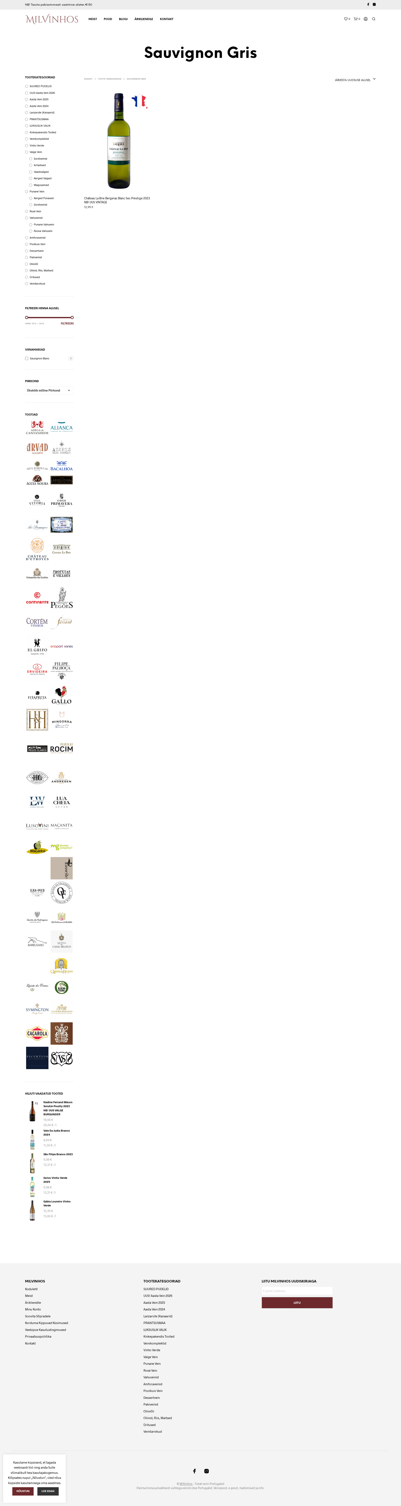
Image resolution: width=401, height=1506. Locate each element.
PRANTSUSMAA (39, 119)
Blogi (123, 19)
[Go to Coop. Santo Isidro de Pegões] (62, 598)
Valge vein (36, 152)
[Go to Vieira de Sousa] (62, 1059)
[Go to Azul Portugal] (37, 466)
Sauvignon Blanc (39, 358)
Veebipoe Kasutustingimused (45, 1330)
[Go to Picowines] (37, 893)
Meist (93, 19)
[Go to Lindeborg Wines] (37, 802)
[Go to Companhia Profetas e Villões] (62, 573)
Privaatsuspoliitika (38, 1336)
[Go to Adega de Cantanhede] (37, 427)
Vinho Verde (37, 145)
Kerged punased (44, 198)
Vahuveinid (36, 217)
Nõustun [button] (22, 1491)
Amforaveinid (38, 237)
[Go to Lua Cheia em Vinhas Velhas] (62, 802)
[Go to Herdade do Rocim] (62, 748)
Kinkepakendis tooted (43, 132)
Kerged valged (43, 178)
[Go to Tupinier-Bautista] (62, 1009)
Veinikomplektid (39, 138)
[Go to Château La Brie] (62, 549)
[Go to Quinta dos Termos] (37, 987)
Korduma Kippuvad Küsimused (46, 1323)
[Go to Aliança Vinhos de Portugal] (62, 427)
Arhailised (40, 165)
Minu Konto (33, 1309)
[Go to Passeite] (62, 868)
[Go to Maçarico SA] (37, 847)
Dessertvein (37, 250)
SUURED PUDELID (41, 86)
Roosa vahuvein (43, 231)
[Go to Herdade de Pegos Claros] (37, 748)
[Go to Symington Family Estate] (37, 1009)
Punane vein (37, 191)
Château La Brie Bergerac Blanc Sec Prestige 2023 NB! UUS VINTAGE (117, 200)
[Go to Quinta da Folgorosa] (62, 892)
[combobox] (338, 79)
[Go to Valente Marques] (37, 1033)
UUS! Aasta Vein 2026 (42, 92)
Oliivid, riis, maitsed (41, 270)
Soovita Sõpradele (38, 1316)
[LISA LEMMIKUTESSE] (119, 187)
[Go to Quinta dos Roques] (62, 966)
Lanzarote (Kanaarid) (42, 112)
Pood (108, 19)
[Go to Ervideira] (37, 671)
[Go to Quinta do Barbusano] (37, 941)
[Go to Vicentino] (37, 1058)
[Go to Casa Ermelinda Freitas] (62, 480)
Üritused (35, 277)
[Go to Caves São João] (62, 525)
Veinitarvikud (37, 283)
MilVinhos (186, 1484)
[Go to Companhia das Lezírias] (37, 573)
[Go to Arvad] (37, 447)
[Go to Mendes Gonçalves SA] (62, 847)
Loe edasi (48, 1491)
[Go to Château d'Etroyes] (37, 549)
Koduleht (31, 1289)
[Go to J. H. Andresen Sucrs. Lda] (62, 778)
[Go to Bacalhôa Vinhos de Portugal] (62, 465)
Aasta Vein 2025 (39, 99)
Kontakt (166, 19)
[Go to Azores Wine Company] (62, 447)
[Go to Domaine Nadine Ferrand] (62, 622)
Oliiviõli (34, 264)
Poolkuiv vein (37, 244)
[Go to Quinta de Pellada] (62, 917)
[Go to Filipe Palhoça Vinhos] (62, 671)
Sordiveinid (40, 158)
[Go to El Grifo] (37, 646)
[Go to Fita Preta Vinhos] (37, 695)
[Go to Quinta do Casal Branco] (62, 941)
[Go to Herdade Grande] (37, 777)
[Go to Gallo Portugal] (62, 695)
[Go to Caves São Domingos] (37, 525)
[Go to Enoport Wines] (62, 646)
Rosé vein (35, 211)
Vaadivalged (41, 171)
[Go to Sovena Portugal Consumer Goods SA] (62, 987)
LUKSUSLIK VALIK (40, 125)
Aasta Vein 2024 (39, 106)
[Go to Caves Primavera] (62, 500)
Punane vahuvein (44, 224)
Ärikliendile (144, 19)
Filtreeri (67, 323)
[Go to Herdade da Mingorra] (62, 719)
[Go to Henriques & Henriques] (37, 719)
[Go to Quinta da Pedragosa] (37, 917)
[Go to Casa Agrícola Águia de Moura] (37, 480)
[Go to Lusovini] (37, 826)
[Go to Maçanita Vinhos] (62, 826)
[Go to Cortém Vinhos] (37, 622)
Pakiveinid (36, 257)
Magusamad (41, 185)
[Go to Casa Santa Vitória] (37, 500)
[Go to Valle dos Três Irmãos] (62, 1033)
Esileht (88, 79)
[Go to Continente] (37, 598)
